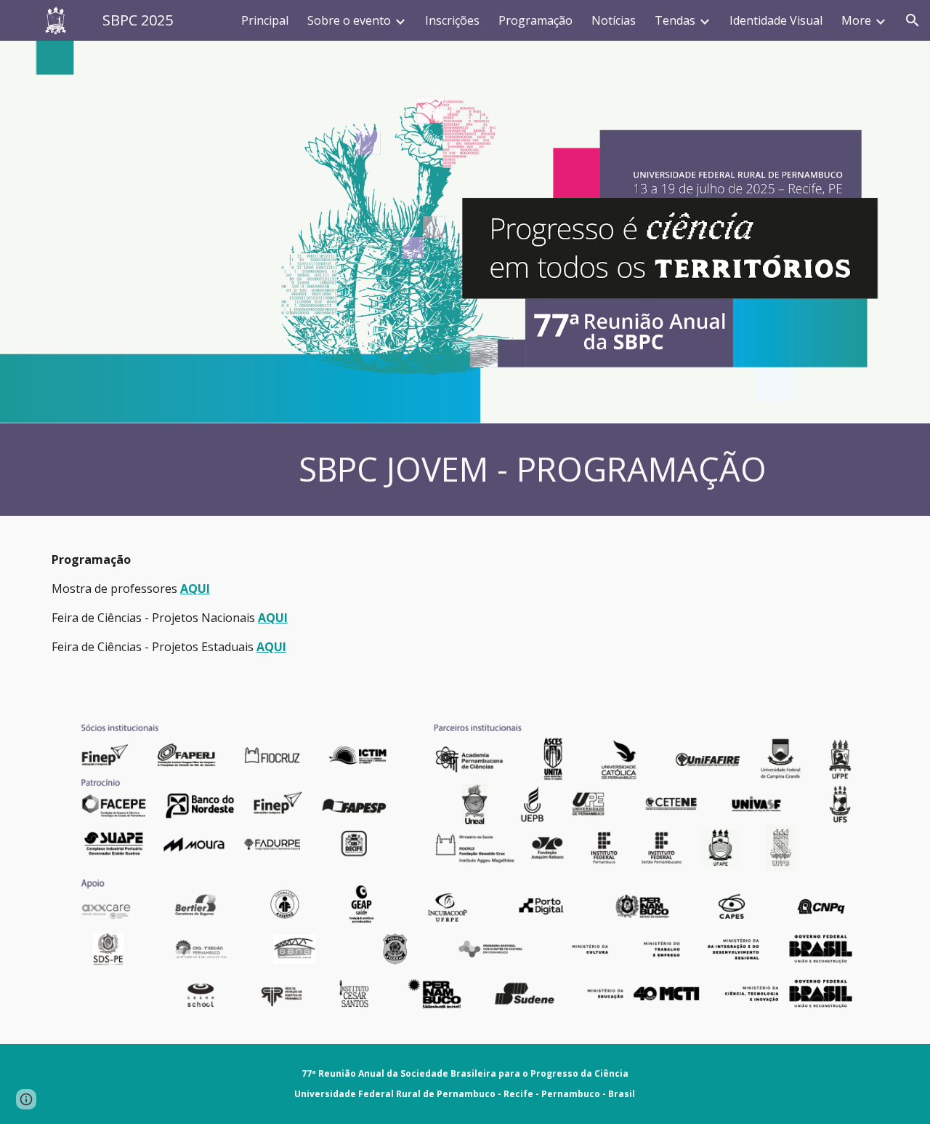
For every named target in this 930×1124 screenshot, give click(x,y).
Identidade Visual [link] (775, 20)
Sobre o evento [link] (349, 20)
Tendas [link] (675, 20)
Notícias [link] (613, 20)
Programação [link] (535, 20)
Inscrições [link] (452, 20)
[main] (537, 469)
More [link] (856, 20)
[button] (912, 20)
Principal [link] (264, 20)
